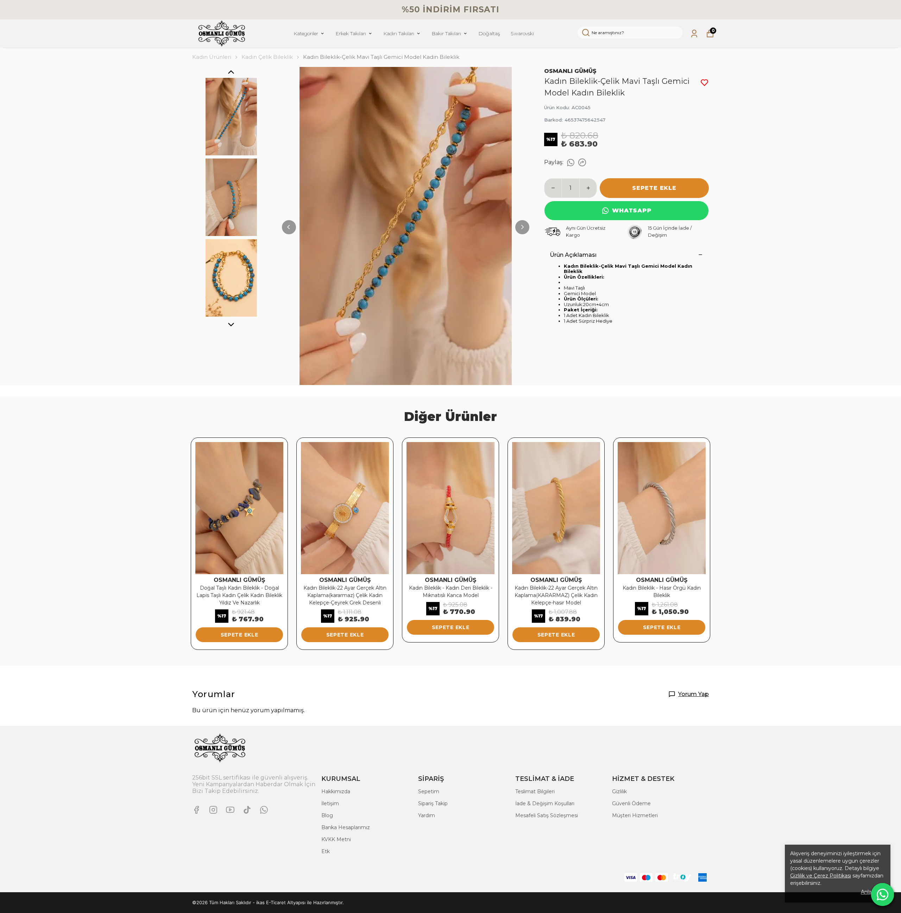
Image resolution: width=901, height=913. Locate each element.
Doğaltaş (489, 33)
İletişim (330, 803)
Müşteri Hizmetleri (635, 815)
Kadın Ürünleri (211, 57)
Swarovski (522, 33)
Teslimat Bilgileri (535, 791)
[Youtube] (230, 810)
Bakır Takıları (446, 33)
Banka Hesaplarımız (345, 827)
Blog (327, 815)
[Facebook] (196, 810)
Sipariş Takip (433, 803)
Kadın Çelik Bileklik (267, 57)
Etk (325, 851)
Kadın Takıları (398, 33)
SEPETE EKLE (654, 188)
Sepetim (428, 791)
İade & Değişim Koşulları (544, 803)
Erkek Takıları (350, 33)
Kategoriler (306, 33)
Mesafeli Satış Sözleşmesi (546, 815)
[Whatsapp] (264, 810)
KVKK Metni (336, 839)
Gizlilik (619, 791)
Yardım (426, 815)
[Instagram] (213, 810)
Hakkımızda (335, 791)
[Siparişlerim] (694, 33)
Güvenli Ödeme (631, 803)
